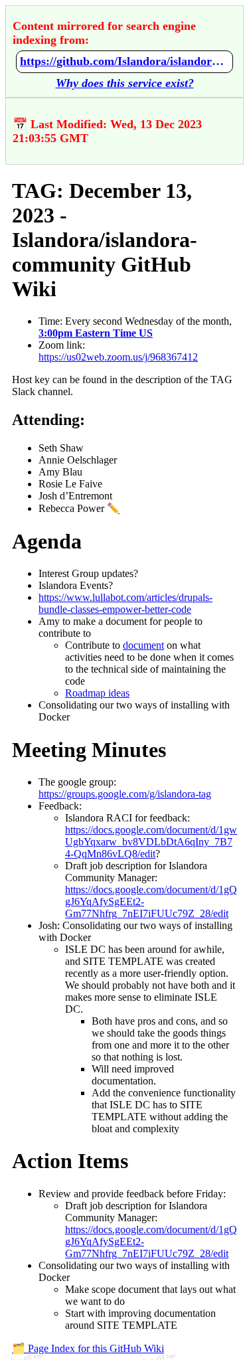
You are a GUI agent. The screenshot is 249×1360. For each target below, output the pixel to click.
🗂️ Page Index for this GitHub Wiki (88, 1348)
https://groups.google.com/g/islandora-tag (125, 794)
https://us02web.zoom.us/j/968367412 (118, 357)
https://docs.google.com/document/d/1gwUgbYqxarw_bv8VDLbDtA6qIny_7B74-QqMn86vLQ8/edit (151, 841)
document (143, 645)
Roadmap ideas (97, 693)
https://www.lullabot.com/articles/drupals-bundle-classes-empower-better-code (125, 603)
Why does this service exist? (125, 83)
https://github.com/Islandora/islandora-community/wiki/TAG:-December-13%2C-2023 (124, 61)
